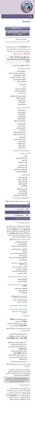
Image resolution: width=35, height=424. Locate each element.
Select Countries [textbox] (21, 39)
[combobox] (18, 39)
